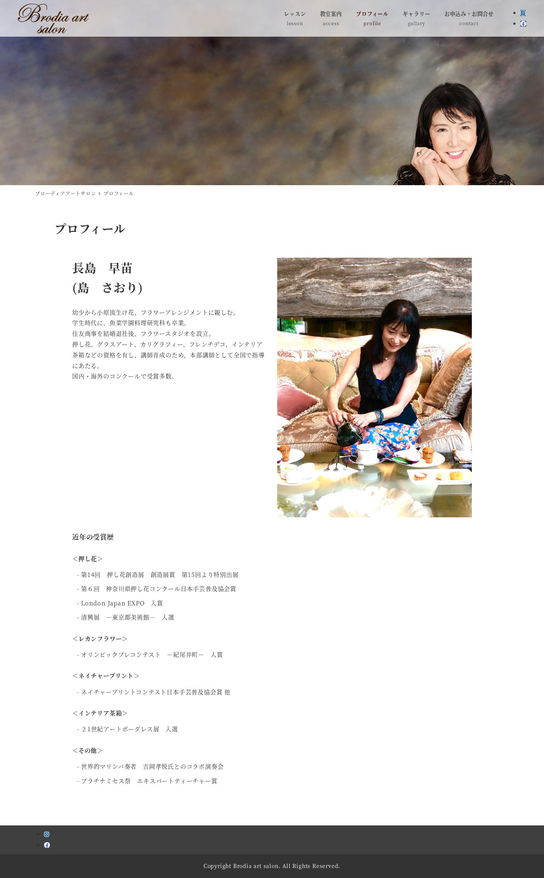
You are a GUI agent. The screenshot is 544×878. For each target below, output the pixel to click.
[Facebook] (523, 23)
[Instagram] (522, 13)
